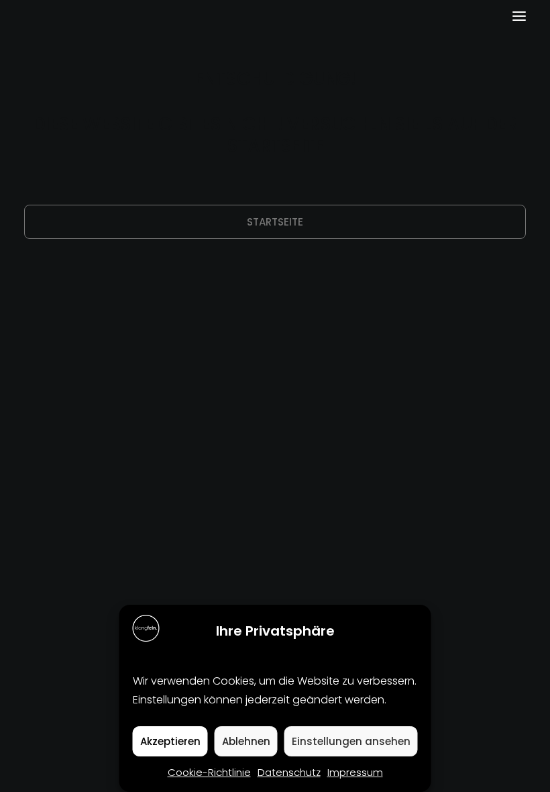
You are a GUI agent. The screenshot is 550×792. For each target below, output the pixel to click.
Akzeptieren (170, 741)
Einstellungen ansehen (351, 741)
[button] (519, 16)
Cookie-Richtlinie (209, 772)
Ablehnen (246, 741)
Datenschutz (289, 772)
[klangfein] (64, 16)
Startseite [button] (275, 222)
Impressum (355, 772)
